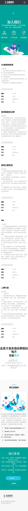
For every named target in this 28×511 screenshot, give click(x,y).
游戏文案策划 (7, 165)
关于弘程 (12, 478)
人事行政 (5, 288)
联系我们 (14, 483)
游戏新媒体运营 (8, 112)
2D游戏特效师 (7, 65)
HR (2, 220)
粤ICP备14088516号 (6, 503)
